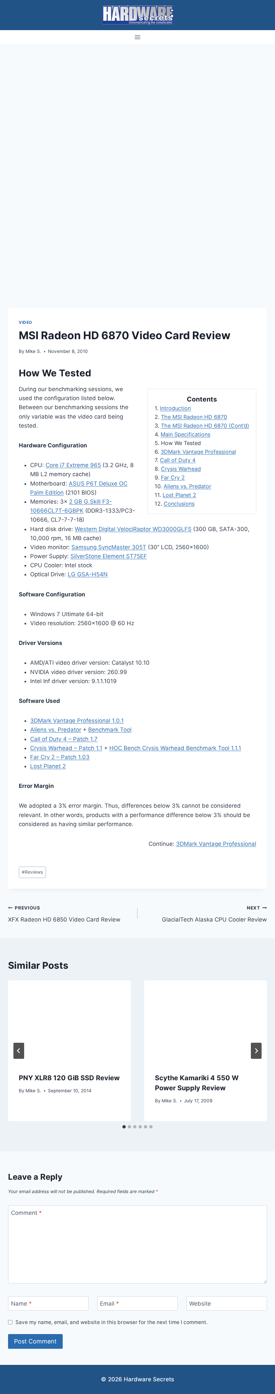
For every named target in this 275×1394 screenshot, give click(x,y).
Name (21, 1303)
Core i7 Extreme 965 (73, 465)
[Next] (256, 1051)
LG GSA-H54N (88, 574)
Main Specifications (185, 434)
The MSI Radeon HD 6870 (194, 417)
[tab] (124, 1126)
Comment (26, 1212)
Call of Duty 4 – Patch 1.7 (64, 739)
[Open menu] (137, 37)
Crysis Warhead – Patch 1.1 (66, 748)
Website (200, 1303)
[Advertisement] (137, 94)
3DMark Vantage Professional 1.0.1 (77, 720)
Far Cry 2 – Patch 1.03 (60, 757)
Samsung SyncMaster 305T (108, 547)
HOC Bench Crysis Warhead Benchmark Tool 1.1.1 (175, 748)
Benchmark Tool (109, 729)
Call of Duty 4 (178, 460)
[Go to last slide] (18, 1051)
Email (109, 1303)
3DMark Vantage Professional (198, 451)
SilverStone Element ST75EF (108, 556)
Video (25, 322)
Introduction (175, 408)
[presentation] (69, 1021)
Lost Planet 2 (179, 495)
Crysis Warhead (181, 468)
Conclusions (179, 503)
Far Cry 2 (173, 477)
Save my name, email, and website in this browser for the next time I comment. (111, 1322)
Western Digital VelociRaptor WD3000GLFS (133, 529)
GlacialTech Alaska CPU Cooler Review (214, 914)
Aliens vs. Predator (187, 486)
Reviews (32, 872)
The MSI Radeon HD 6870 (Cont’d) (205, 425)
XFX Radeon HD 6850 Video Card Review (64, 914)
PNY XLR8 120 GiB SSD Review (69, 1078)
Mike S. (33, 351)
